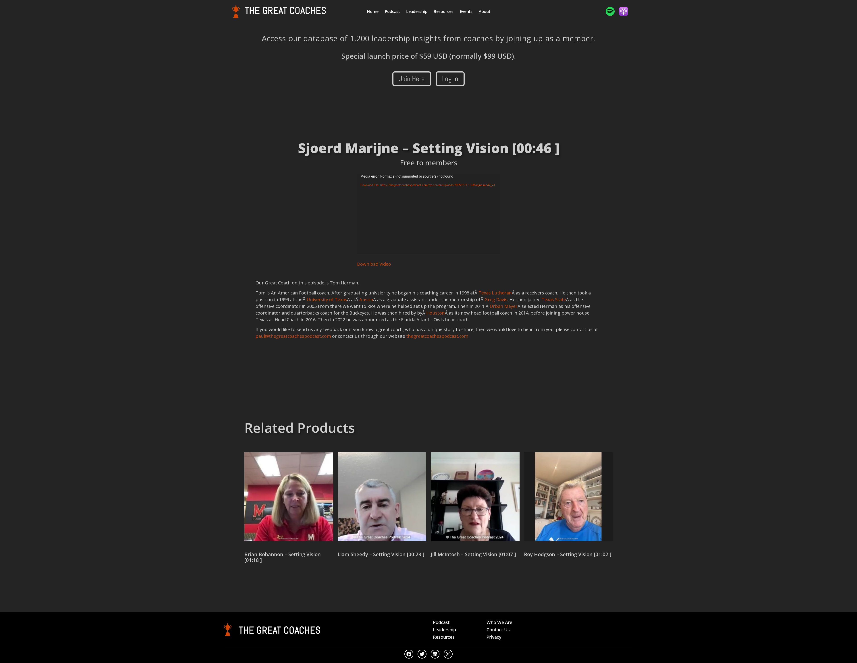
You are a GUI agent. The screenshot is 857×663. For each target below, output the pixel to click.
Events (466, 11)
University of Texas (327, 299)
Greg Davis (496, 299)
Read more (260, 575)
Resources (443, 11)
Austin (366, 299)
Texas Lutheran (495, 293)
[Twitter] (422, 654)
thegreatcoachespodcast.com (437, 336)
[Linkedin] (435, 654)
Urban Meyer (504, 306)
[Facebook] (408, 654)
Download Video (374, 264)
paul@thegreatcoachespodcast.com (293, 336)
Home (373, 11)
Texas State (554, 299)
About (484, 11)
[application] (428, 214)
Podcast (392, 11)
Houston (435, 313)
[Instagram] (448, 654)
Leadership (416, 11)
